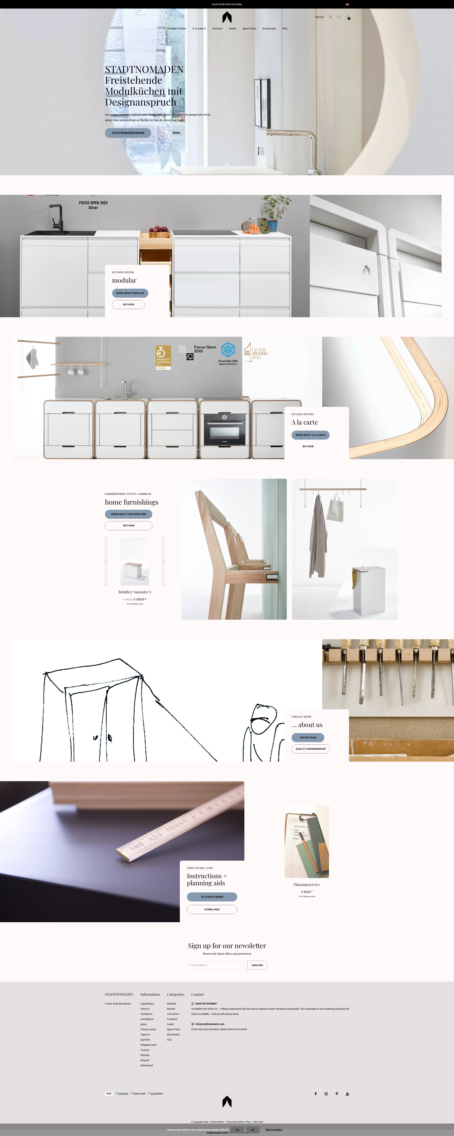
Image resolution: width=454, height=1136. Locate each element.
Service (319, 17)
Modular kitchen (176, 28)
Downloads (269, 28)
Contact (144, 1050)
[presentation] (106, 561)
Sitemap (145, 1055)
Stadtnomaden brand (128, 133)
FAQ (284, 28)
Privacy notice (148, 1029)
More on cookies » (274, 1130)
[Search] (339, 17)
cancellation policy (147, 1022)
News (176, 133)
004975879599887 (206, 1003)
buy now (128, 304)
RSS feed (258, 1122)
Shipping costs (148, 1044)
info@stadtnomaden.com (210, 1024)
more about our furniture (128, 514)
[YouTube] (347, 1093)
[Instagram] (326, 1093)
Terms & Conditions (146, 1011)
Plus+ (249, 1122)
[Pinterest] (337, 1093)
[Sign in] (330, 17)
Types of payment (145, 1037)
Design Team (308, 737)
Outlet (232, 28)
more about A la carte (310, 435)
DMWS (240, 1122)
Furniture (217, 28)
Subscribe (257, 965)
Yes (237, 1130)
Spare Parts (249, 28)
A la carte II (199, 28)
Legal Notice (147, 1003)
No (252, 1130)
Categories (175, 994)
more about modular (130, 293)
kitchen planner (212, 896)
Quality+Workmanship (311, 748)
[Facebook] (316, 1093)
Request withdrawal (146, 1063)
